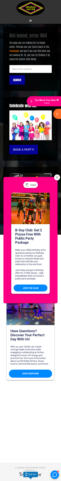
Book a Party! (23, 149)
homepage (14, 50)
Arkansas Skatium (30, 8)
